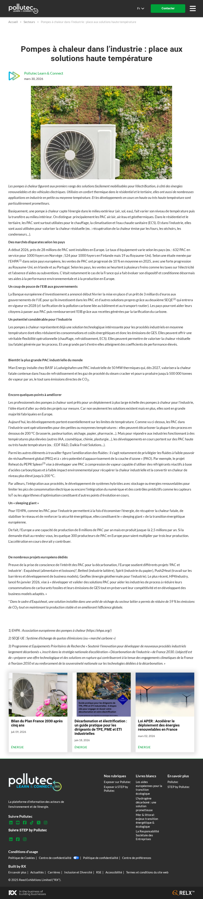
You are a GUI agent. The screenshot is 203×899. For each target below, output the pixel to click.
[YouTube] (17, 823)
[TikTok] (31, 823)
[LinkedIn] (10, 823)
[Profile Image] (14, 76)
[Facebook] (24, 823)
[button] (168, 8)
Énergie (17, 747)
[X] (38, 823)
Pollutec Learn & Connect (43, 73)
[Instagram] (45, 823)
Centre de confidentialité (55, 858)
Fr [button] (139, 8)
